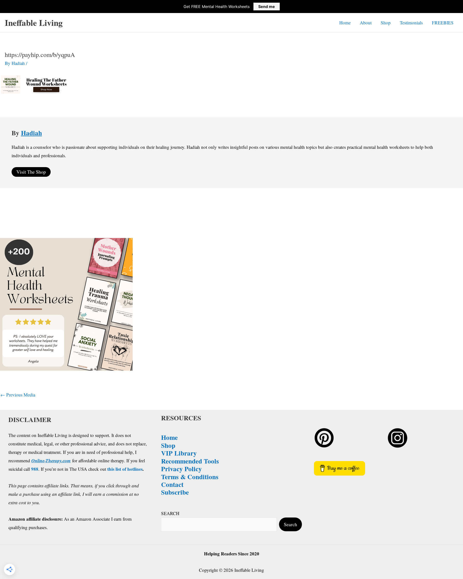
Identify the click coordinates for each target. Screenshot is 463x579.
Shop (386, 23)
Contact (172, 484)
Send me (266, 6)
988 (34, 469)
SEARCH (170, 513)
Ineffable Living (34, 22)
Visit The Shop (31, 172)
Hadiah (31, 132)
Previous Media (17, 395)
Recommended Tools (190, 461)
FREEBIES (443, 23)
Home (345, 23)
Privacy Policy (181, 468)
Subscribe (175, 492)
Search (290, 524)
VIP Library (179, 453)
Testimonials (411, 23)
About (366, 23)
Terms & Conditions (189, 476)
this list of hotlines (125, 469)
